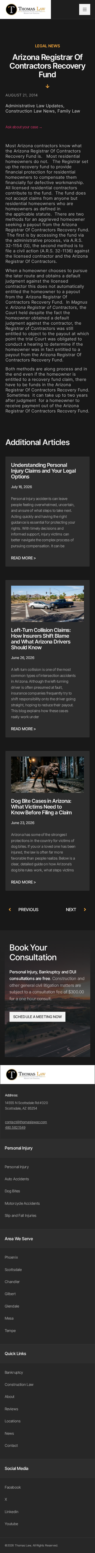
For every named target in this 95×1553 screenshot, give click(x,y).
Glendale (12, 1306)
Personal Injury (17, 1166)
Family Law (69, 111)
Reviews (11, 1409)
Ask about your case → (24, 127)
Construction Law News (30, 111)
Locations (13, 1421)
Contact (11, 1445)
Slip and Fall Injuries (20, 1215)
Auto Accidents (17, 1179)
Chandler (12, 1281)
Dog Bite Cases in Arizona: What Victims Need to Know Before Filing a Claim (41, 807)
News (9, 1433)
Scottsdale (13, 1269)
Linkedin (11, 1511)
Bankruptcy (14, 1372)
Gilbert (10, 1293)
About (10, 1396)
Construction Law (19, 1384)
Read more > (23, 557)
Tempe (10, 1330)
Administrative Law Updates (34, 105)
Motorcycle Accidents (22, 1203)
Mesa (9, 1318)
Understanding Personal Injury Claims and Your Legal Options (43, 471)
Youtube (11, 1523)
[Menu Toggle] (84, 9)
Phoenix (11, 1257)
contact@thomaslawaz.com (26, 1122)
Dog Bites (12, 1191)
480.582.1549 (15, 1127)
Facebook (13, 1487)
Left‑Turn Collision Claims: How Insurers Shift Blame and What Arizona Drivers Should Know (41, 639)
